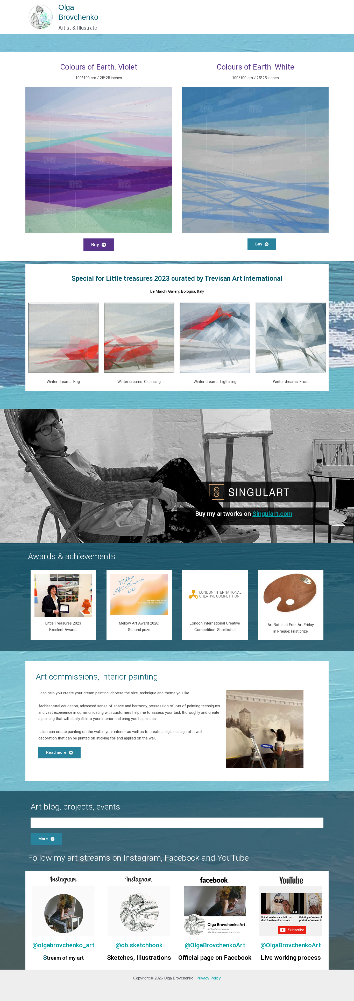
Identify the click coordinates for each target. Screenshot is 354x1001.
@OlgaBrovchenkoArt (215, 945)
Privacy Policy (208, 978)
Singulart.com (272, 513)
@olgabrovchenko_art (63, 945)
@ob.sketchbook (139, 945)
